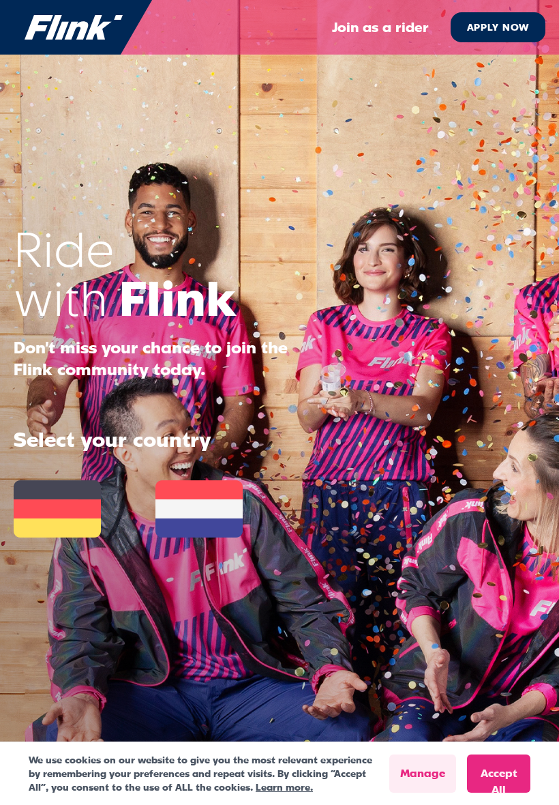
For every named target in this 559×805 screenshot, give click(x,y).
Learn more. (284, 787)
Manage (422, 773)
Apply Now (498, 27)
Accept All (499, 780)
